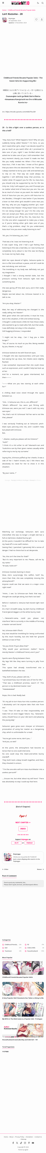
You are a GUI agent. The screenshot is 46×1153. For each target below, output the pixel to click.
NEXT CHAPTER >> (23, 822)
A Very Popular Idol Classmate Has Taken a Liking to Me (23, 998)
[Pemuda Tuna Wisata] (20, 3)
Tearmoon (8, 951)
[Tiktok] (21, 1143)
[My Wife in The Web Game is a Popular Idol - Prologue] (23, 1016)
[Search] (42, 3)
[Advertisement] (23, 51)
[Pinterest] (29, 1143)
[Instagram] (25, 1143)
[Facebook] (13, 1143)
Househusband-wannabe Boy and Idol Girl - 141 (20, 1040)
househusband (32, 951)
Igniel (26, 1150)
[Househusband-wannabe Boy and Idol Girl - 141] (23, 1037)
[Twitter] (17, 1143)
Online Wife (31, 948)
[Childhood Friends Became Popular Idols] (23, 974)
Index (23, 829)
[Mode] (38, 3)
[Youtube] (33, 1143)
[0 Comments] (36, 19)
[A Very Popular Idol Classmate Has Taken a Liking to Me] (23, 995)
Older (6, 869)
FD (28, 945)
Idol (6, 948)
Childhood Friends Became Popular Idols (11, 945)
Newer (39, 869)
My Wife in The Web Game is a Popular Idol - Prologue (22, 1019)
